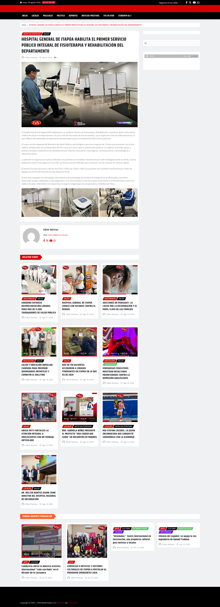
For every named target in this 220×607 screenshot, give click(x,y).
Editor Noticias (31, 57)
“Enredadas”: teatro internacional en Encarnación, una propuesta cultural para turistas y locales (132, 539)
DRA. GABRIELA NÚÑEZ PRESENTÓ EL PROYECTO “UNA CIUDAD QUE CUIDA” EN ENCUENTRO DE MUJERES (79, 434)
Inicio (24, 25)
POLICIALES (48, 15)
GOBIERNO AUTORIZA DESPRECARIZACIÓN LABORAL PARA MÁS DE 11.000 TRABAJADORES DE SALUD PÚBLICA (39, 308)
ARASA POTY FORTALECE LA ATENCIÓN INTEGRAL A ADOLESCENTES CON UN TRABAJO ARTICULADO (38, 435)
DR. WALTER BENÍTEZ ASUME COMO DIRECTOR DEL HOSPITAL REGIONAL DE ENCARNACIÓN (39, 496)
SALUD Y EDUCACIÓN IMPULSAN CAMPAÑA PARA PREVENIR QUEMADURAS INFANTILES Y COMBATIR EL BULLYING (37, 370)
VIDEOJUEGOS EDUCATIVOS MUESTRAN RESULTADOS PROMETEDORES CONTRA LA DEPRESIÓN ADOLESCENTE (116, 373)
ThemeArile (73, 602)
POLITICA (61, 15)
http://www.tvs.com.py (58, 235)
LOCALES (35, 15)
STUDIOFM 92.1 (124, 15)
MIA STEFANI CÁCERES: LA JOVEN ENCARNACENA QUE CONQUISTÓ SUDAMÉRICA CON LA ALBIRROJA (119, 434)
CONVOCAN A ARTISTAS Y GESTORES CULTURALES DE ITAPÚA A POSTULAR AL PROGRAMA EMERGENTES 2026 (87, 569)
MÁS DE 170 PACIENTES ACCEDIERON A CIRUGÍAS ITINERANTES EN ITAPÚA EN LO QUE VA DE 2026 (79, 370)
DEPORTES (73, 15)
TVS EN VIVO (108, 15)
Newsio (61, 602)
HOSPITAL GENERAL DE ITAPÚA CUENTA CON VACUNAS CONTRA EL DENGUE (79, 306)
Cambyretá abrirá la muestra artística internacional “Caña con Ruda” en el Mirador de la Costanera (41, 569)
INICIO (25, 15)
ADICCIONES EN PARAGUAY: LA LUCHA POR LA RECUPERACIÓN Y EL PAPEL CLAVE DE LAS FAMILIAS (120, 306)
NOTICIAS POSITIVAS (90, 15)
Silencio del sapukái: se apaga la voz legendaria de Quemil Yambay (178, 538)
